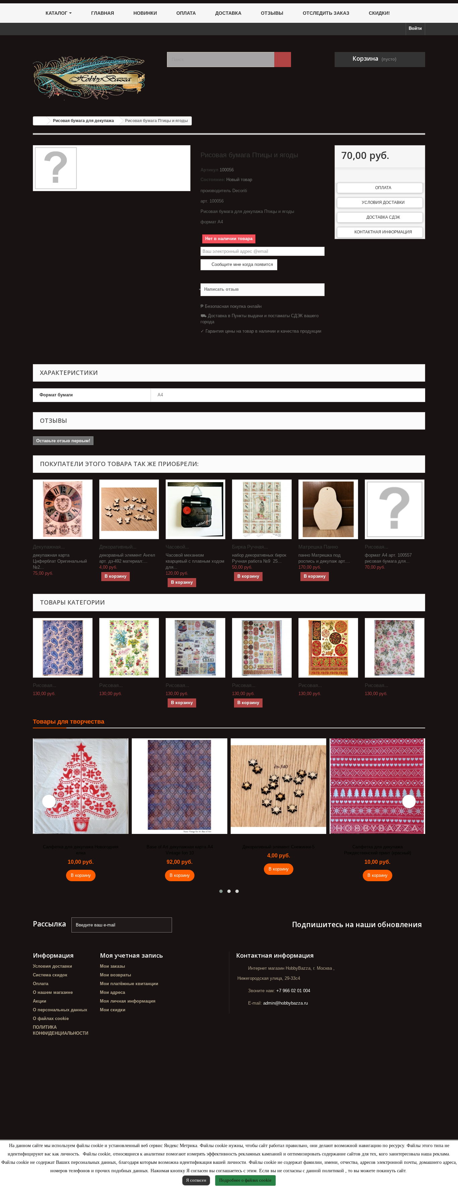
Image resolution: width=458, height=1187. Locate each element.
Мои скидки (112, 1009)
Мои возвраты (115, 974)
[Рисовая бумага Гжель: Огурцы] (63, 648)
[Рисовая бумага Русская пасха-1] (195, 648)
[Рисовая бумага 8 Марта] (129, 648)
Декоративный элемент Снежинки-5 (278, 846)
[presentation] (49, 801)
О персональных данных (60, 1009)
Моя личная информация (128, 1001)
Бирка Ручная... (250, 547)
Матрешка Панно (318, 547)
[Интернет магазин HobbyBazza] (95, 73)
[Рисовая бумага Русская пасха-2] (262, 648)
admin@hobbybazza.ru (285, 1003)
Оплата (383, 187)
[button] (221, 891)
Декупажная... (49, 547)
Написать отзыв (221, 289)
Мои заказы (112, 966)
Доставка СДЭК (383, 217)
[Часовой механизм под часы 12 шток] (195, 509)
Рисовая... (376, 547)
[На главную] (40, 121)
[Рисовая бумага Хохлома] (328, 648)
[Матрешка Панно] (328, 509)
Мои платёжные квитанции (129, 983)
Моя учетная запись (131, 955)
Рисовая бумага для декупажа (83, 120)
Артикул (209, 169)
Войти (415, 28)
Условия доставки (383, 202)
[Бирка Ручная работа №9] (262, 509)
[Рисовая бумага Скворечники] (394, 509)
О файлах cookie (51, 1018)
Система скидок (50, 974)
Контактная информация (383, 232)
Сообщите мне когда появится (241, 264)
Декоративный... (117, 547)
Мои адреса (112, 992)
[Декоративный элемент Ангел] (129, 509)
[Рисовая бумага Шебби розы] (394, 648)
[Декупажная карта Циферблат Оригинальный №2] (63, 509)
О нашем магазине (53, 992)
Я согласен (196, 1180)
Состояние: (213, 179)
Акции (39, 1001)
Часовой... (177, 547)
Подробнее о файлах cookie (245, 1180)
